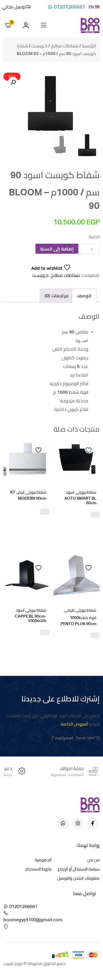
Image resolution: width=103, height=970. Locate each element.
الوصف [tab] (84, 295)
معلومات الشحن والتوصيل (78, 878)
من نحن (93, 860)
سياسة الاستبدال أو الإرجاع (79, 869)
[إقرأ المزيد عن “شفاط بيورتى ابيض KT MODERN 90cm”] (44, 512)
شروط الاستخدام (38, 869)
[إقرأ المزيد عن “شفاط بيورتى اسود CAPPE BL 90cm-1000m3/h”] (44, 632)
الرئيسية (89, 45)
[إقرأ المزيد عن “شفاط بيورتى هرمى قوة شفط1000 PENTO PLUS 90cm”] (95, 635)
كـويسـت (39, 45)
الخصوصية (43, 860)
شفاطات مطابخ (64, 45)
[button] (13, 82)
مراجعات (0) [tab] (57, 295)
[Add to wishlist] (89, 448)
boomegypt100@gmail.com (32, 919)
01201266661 (69, 7)
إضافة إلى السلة (57, 249)
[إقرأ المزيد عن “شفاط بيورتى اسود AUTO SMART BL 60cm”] (95, 514)
